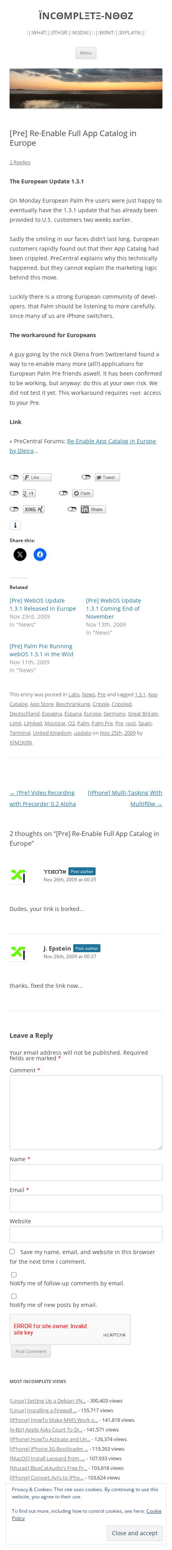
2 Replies (20, 162)
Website (20, 1221)
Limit (16, 723)
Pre (102, 694)
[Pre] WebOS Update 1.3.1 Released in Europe (43, 604)
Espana (73, 713)
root (131, 723)
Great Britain (143, 713)
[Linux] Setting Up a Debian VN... (48, 1400)
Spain (145, 723)
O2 (71, 723)
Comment (25, 1070)
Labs (74, 694)
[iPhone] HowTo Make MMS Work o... (54, 1419)
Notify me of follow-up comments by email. (67, 1283)
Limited (33, 723)
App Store (42, 704)
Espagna (52, 713)
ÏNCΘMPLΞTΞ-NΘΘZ (86, 16)
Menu (86, 53)
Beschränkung (73, 704)
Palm (83, 723)
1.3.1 (140, 694)
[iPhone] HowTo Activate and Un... (50, 1439)
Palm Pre (102, 723)
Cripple (100, 704)
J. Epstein (57, 948)
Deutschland (25, 713)
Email (19, 1190)
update (82, 732)
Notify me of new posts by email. (53, 1305)
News (88, 694)
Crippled (122, 704)
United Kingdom (52, 732)
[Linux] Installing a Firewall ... (43, 1410)
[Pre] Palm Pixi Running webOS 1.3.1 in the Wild (42, 650)
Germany (115, 713)
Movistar (55, 723)
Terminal (20, 732)
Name (20, 1159)
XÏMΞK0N (21, 742)
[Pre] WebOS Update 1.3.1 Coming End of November (113, 608)
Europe (92, 713)
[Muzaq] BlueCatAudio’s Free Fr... (48, 1468)
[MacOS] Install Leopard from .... (47, 1458)
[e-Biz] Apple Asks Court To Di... (46, 1429)
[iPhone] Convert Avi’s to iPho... (47, 1477)
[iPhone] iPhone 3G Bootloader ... (49, 1448)
